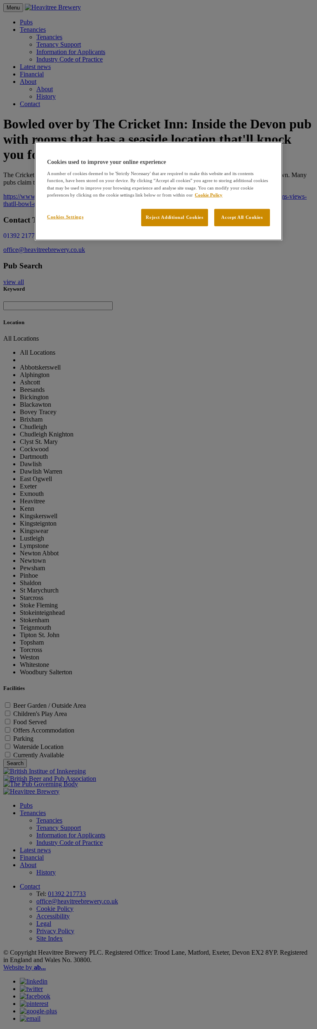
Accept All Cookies (242, 216)
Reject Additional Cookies (174, 216)
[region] (158, 191)
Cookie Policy (208, 194)
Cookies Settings (65, 216)
